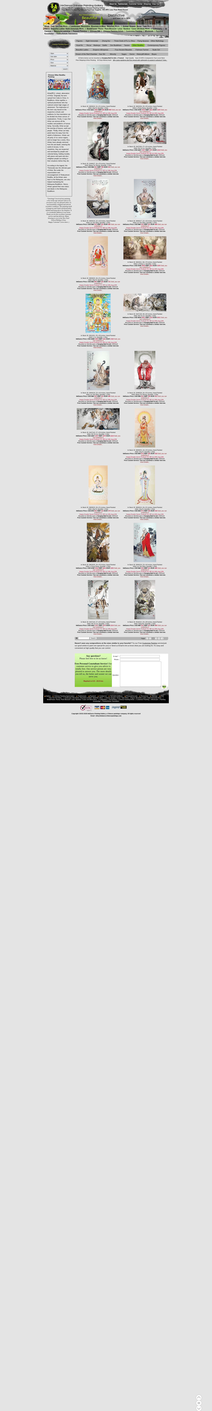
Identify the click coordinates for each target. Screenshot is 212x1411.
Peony (101, 29)
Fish (52, 26)
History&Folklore (143, 54)
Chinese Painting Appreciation (64, 696)
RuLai (89, 45)
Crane (133, 29)
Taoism (127, 45)
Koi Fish (59, 26)
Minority (113, 54)
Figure (47, 29)
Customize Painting (134, 31)
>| (162, 638)
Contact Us (103, 696)
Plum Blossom (111, 29)
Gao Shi (102, 54)
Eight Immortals (72, 29)
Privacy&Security (131, 696)
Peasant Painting (80, 31)
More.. (65, 26)
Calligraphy (157, 29)
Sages (124, 54)
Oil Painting (113, 699)
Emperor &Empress (100, 50)
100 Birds (141, 29)
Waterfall (110, 26)
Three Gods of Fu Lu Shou (124, 41)
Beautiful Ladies (58, 29)
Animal (125, 26)
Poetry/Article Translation (67, 33)
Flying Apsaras (143, 41)
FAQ (162, 696)
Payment (93, 696)
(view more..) (64, 222)
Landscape (75, 26)
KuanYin (79, 45)
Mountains (85, 26)
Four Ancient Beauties (123, 50)
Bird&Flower (92, 29)
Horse (139, 26)
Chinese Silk (95, 31)
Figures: (79, 41)
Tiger (145, 26)
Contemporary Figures (156, 45)
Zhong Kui (106, 41)
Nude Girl (156, 50)
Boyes (154, 54)
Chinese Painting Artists (113, 31)
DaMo (104, 45)
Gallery (48, 696)
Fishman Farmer (142, 50)
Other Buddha (137, 45)
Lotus (120, 29)
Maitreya (96, 45)
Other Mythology (157, 41)
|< (147, 638)
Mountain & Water (98, 26)
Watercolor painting (62, 31)
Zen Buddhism (115, 45)
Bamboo (126, 29)
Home (46, 26)
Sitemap (154, 696)
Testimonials (82, 696)
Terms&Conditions (116, 696)
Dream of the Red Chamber (86, 54)
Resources (144, 696)
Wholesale (149, 31)
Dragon (133, 26)
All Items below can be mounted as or (101, 58)
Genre (132, 54)
